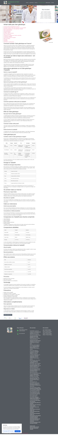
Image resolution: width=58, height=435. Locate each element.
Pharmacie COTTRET (13, 2)
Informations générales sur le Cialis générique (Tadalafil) (13, 28)
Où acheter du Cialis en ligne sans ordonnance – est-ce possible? (15, 27)
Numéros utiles (32, 425)
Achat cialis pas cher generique (35, 415)
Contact (52, 2)
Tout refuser (12, 431)
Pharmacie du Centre (36, 392)
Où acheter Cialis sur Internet (9, 33)
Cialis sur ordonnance (7, 34)
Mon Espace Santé (41, 2)
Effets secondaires (7, 38)
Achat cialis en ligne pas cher (35, 418)
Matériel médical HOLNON (34, 426)
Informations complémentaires (9, 41)
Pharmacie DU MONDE (34, 384)
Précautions (6, 40)
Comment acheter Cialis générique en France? (11, 26)
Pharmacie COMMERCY (34, 369)
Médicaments (48, 2)
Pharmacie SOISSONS (33, 365)
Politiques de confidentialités (23, 433)
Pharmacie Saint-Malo (33, 378)
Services (36, 2)
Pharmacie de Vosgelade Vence (35, 388)
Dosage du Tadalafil (7, 32)
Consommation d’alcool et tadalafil (10, 37)
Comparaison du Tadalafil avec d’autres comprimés (12, 35)
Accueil (27, 2)
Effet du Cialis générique (8, 29)
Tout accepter (18, 431)
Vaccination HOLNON (33, 423)
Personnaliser (6, 431)
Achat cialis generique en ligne (35, 422)
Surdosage (5, 39)
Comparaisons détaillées (8, 36)
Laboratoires (31, 2)
